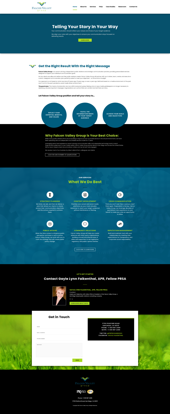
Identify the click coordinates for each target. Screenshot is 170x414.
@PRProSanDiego (114, 333)
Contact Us (133, 7)
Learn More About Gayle (79, 303)
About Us (83, 7)
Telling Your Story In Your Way (85, 27)
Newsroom (122, 7)
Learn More (85, 40)
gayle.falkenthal (115, 335)
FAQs (101, 7)
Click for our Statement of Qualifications (62, 155)
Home (75, 7)
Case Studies (110, 7)
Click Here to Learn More (85, 249)
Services (93, 7)
